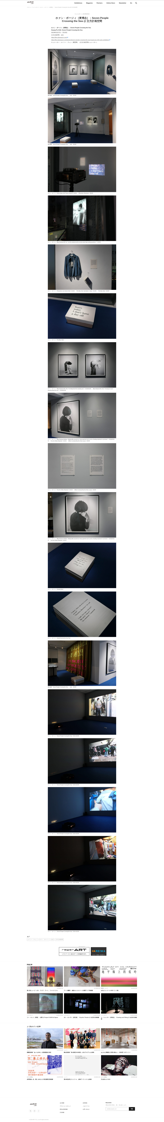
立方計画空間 (59, 939)
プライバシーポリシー (65, 1106)
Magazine (89, 3)
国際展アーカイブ (104, 988)
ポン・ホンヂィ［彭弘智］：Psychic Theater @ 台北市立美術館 (81, 1017)
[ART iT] (33, 1104)
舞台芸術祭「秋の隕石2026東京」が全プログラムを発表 (79, 1052)
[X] (30, 1110)
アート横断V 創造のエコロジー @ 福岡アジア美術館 (78, 990)
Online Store (110, 3)
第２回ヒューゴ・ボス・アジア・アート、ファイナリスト (42, 990)
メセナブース (86, 1106)
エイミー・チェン (32, 939)
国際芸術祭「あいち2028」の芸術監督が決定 (39, 1052)
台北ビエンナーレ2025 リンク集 (109, 990)
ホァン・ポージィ (44, 939)
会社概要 (62, 1103)
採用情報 (85, 1103)
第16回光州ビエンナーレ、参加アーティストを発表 (78, 1079)
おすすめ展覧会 (30, 1077)
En (131, 3)
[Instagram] (34, 1110)
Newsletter (122, 3)
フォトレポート (78, 14)
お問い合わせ (86, 1109)
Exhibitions (78, 3)
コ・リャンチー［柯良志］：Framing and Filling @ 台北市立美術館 (119, 1018)
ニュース (28, 1050)
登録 (132, 1108)
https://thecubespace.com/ (59, 37)
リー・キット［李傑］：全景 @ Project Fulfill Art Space (42, 1017)
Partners (99, 3)
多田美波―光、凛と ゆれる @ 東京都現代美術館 (40, 1079)
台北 (52, 939)
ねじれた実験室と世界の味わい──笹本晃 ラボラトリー (116, 1052)
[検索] (136, 3)
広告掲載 (62, 1112)
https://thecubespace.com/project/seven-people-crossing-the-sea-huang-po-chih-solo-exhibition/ (80, 40)
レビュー (102, 1050)
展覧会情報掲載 (64, 1109)
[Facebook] (38, 1110)
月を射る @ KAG (105, 1079)
